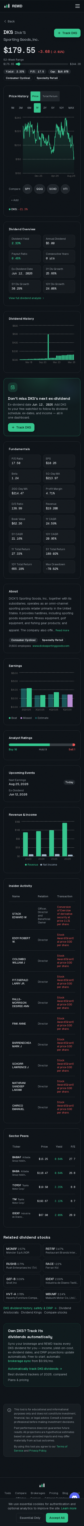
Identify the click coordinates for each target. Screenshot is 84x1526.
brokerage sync (19, 1361)
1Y (37, 108)
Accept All (57, 1518)
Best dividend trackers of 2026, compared (37, 1374)
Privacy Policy (37, 1450)
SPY (27, 189)
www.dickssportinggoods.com (51, 646)
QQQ (39, 189)
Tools (7, 1493)
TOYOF (16, 1185)
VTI (65, 189)
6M (29, 108)
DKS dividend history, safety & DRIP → (30, 1308)
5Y (52, 108)
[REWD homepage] (42, 1485)
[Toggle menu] (77, 6)
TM (14, 1199)
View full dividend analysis (25, 298)
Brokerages (38, 1493)
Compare (20, 1493)
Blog (65, 1493)
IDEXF (16, 1213)
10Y (61, 108)
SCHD (53, 189)
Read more (62, 630)
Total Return (50, 96)
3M (21, 108)
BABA (16, 1171)
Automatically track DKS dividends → (35, 1369)
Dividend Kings (31, 1312)
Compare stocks (55, 1312)
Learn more (68, 1508)
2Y (45, 108)
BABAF (16, 1157)
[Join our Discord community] (74, 1497)
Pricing (53, 1493)
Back (11, 21)
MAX (71, 108)
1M (12, 108)
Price (35, 96)
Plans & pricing (18, 1380)
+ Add (15, 200)
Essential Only (30, 1518)
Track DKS (69, 33)
